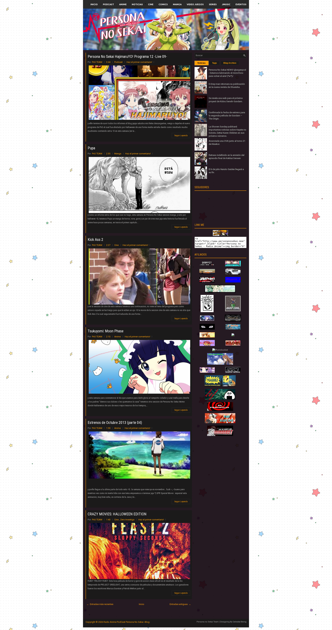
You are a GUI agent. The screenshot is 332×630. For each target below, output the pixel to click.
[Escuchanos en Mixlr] (205, 31)
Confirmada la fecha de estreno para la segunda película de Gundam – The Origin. (227, 115)
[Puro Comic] (207, 311)
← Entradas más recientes (100, 604)
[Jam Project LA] (207, 281)
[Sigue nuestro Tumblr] (179, 37)
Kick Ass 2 (95, 239)
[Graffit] (207, 265)
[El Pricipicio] (220, 410)
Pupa (91, 148)
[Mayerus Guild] (233, 281)
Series (213, 4)
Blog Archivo (229, 63)
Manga (177, 4)
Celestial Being (239, 622)
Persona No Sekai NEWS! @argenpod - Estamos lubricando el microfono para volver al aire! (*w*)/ (227, 73)
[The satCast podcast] (220, 422)
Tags (214, 63)
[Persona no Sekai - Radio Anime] (220, 235)
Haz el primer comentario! (139, 62)
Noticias (137, 4)
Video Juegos (195, 4)
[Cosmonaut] (220, 435)
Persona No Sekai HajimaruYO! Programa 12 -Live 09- (127, 56)
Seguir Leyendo (181, 135)
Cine (150, 4)
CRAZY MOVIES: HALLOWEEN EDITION (117, 514)
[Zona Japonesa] (207, 273)
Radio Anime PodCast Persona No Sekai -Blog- (127, 622)
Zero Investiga (127, 519)
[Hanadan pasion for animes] (233, 265)
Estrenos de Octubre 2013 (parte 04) (115, 422)
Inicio (94, 4)
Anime (123, 4)
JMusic (226, 4)
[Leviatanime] (220, 291)
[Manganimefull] (207, 329)
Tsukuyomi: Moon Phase (105, 331)
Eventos (241, 4)
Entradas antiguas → (180, 604)
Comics (163, 4)
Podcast (108, 4)
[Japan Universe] (233, 329)
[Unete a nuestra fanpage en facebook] (155, 25)
